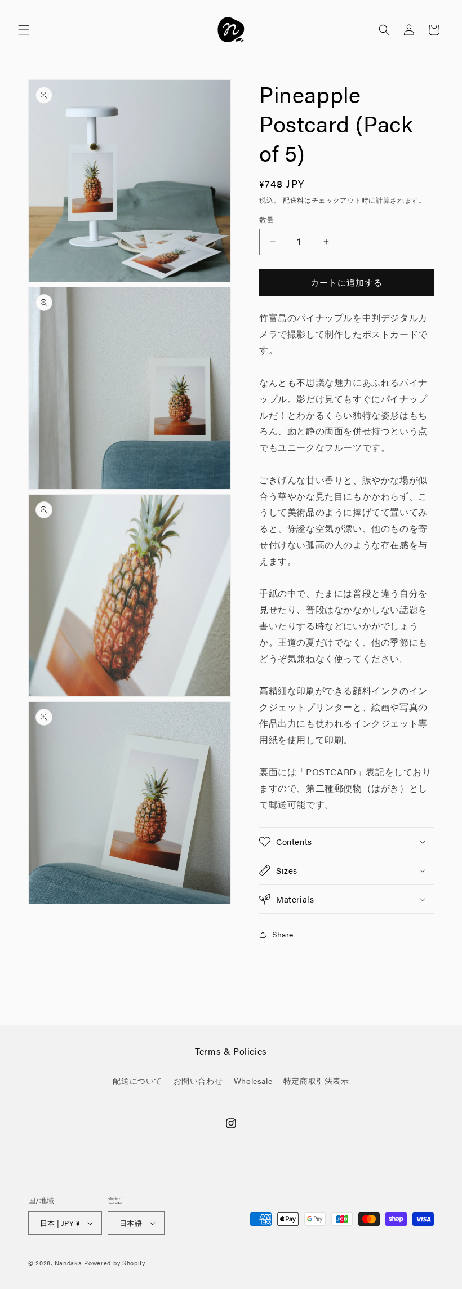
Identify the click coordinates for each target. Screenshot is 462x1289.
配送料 (293, 200)
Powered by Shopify (114, 1263)
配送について (137, 1080)
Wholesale (253, 1080)
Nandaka (68, 1263)
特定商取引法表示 (316, 1080)
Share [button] (283, 934)
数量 (266, 219)
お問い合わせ (198, 1080)
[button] (23, 29)
